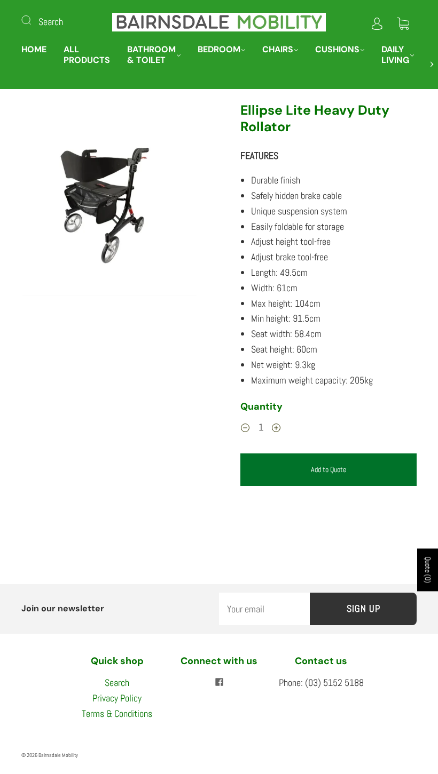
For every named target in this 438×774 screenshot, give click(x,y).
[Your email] (264, 609)
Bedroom (219, 49)
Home (33, 49)
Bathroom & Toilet (151, 55)
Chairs (277, 49)
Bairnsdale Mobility (58, 755)
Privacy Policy (117, 698)
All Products (87, 55)
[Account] (377, 21)
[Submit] (33, 19)
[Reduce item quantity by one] (245, 429)
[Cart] (403, 21)
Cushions (337, 49)
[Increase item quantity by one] (276, 429)
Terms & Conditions (117, 713)
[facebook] (219, 681)
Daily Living (395, 55)
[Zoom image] (109, 201)
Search (50, 21)
